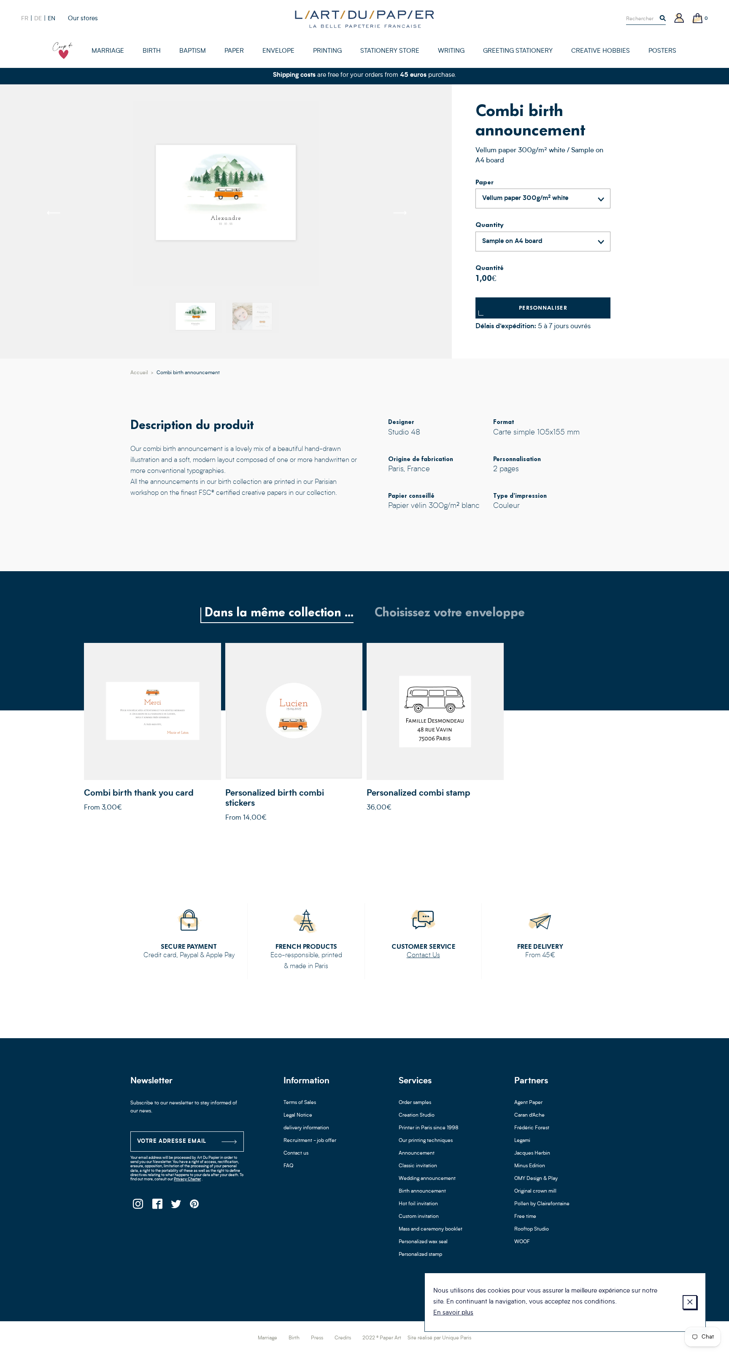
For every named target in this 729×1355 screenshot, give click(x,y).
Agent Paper (528, 1102)
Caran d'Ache (529, 1115)
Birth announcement (422, 1191)
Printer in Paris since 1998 (429, 1128)
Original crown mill (535, 1191)
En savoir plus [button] (453, 1313)
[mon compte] (679, 18)
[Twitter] (175, 1206)
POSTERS (662, 51)
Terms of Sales (300, 1102)
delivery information (306, 1128)
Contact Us (423, 955)
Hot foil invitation (418, 1204)
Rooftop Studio (531, 1229)
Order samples (415, 1102)
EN (51, 19)
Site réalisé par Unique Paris (439, 1338)
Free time (525, 1216)
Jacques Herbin (532, 1153)
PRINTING (327, 51)
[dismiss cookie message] (690, 1302)
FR (24, 19)
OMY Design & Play (536, 1178)
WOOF (522, 1241)
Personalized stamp (420, 1254)
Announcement (417, 1153)
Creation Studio (417, 1115)
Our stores (83, 19)
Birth (294, 1338)
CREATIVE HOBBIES (600, 51)
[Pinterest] (194, 1206)
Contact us (296, 1153)
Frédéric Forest (531, 1128)
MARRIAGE (108, 51)
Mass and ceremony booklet (430, 1229)
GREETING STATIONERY (518, 51)
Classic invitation (418, 1166)
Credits (343, 1338)
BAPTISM (192, 51)
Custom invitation (419, 1216)
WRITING (451, 51)
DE (38, 19)
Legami (522, 1140)
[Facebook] (156, 1206)
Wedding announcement (427, 1178)
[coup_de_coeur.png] (63, 50)
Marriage (267, 1338)
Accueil (139, 372)
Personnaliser (543, 308)
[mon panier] (698, 18)
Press (317, 1338)
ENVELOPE (278, 51)
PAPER (234, 51)
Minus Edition (529, 1166)
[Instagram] (137, 1206)
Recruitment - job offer (310, 1140)
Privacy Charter (187, 1179)
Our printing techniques (426, 1140)
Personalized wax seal (423, 1241)
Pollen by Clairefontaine (542, 1204)
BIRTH (152, 51)
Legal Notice (298, 1115)
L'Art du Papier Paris (364, 19)
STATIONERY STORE (389, 51)
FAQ (288, 1166)
